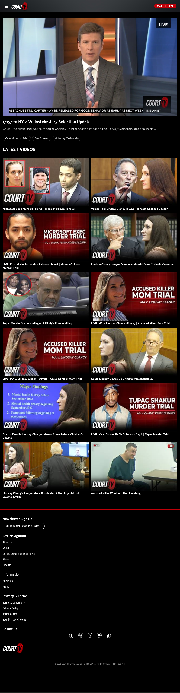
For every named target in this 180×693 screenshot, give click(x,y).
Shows (6, 559)
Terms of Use (10, 614)
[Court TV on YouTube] (99, 635)
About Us (8, 581)
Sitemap (7, 542)
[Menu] (6, 6)
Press (6, 586)
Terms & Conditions (14, 602)
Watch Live (165, 6)
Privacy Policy (10, 608)
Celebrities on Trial (16, 138)
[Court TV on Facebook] (71, 635)
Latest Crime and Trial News (19, 553)
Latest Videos (19, 150)
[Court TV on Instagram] (80, 635)
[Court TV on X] (90, 635)
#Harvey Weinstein (67, 138)
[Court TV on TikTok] (108, 635)
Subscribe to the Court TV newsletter (23, 525)
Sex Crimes (42, 138)
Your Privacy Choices (14, 619)
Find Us (7, 565)
